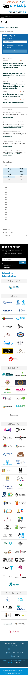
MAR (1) (9, 171)
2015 (6, 209)
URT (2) (9, 169)
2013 (6, 214)
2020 (6, 197)
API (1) (21, 171)
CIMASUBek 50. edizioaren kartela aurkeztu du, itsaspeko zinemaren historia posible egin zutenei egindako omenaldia (14, 86)
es (20, 1)
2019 (6, 199)
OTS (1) (21, 169)
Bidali (15, 51)
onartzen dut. (14, 46)
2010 (6, 222)
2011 (6, 219)
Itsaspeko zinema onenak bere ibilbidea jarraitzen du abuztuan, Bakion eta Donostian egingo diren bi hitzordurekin (14, 66)
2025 (6, 184)
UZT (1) (9, 177)
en (24, 1)
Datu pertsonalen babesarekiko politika (14, 45)
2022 (6, 192)
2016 (6, 207)
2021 (6, 194)
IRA (9, 179)
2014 (6, 212)
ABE (21, 182)
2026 (6, 165)
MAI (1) (9, 174)
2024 (6, 187)
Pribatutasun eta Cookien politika (15, 652)
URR (21, 179)
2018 (6, 202)
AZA (9, 182)
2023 (6, 189)
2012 (6, 217)
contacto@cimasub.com (15, 649)
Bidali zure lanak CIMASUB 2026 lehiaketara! (14, 102)
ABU (21, 177)
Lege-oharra (16, 656)
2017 (6, 204)
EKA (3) (21, 174)
